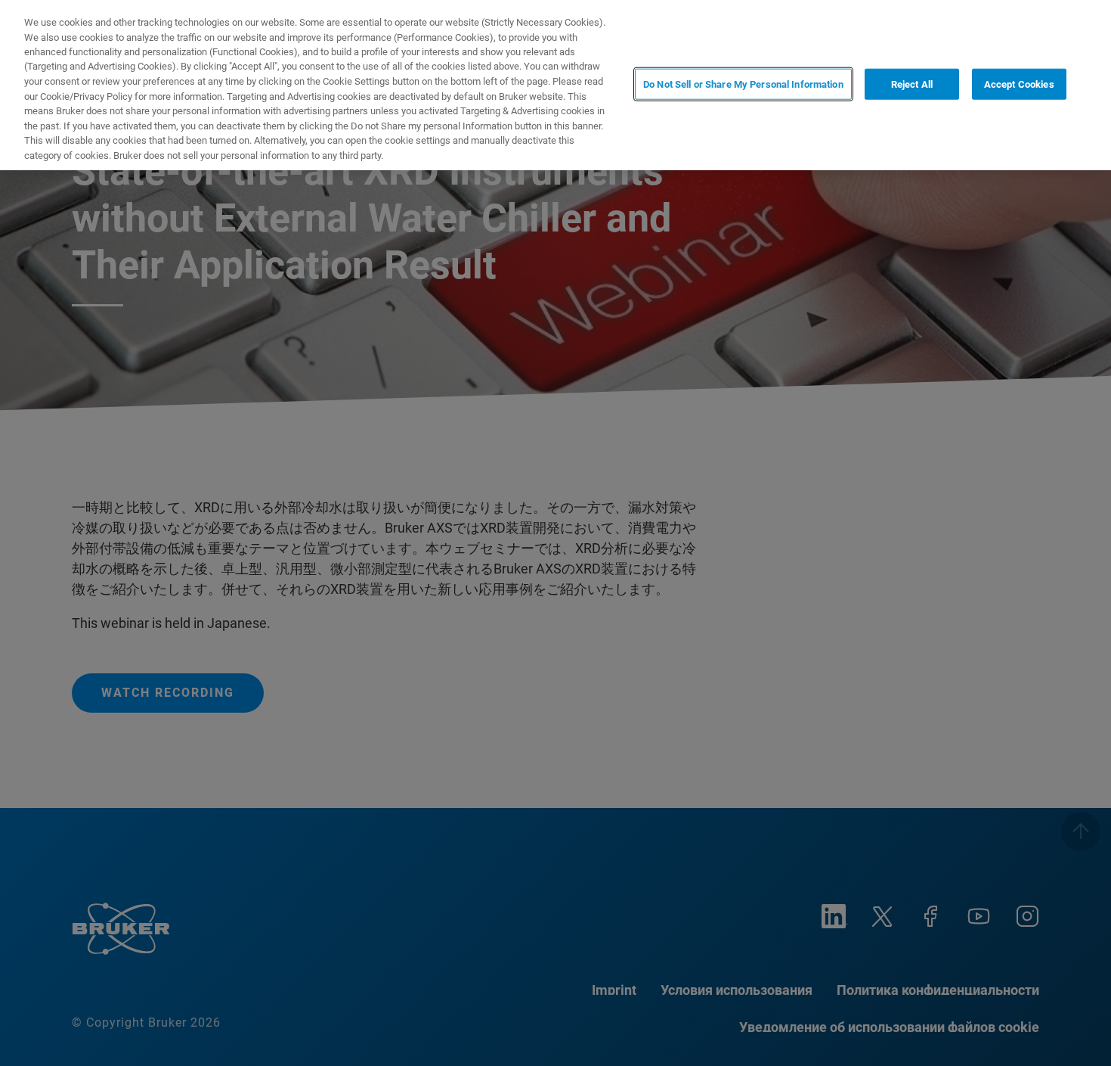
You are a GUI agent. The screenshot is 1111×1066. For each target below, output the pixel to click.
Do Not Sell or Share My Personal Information (743, 83)
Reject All (912, 83)
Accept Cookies (1019, 83)
